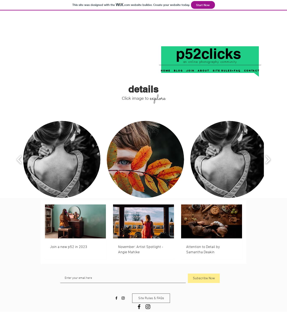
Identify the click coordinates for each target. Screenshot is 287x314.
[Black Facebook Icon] (139, 307)
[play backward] (19, 159)
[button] (61, 159)
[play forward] (267, 159)
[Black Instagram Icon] (148, 307)
